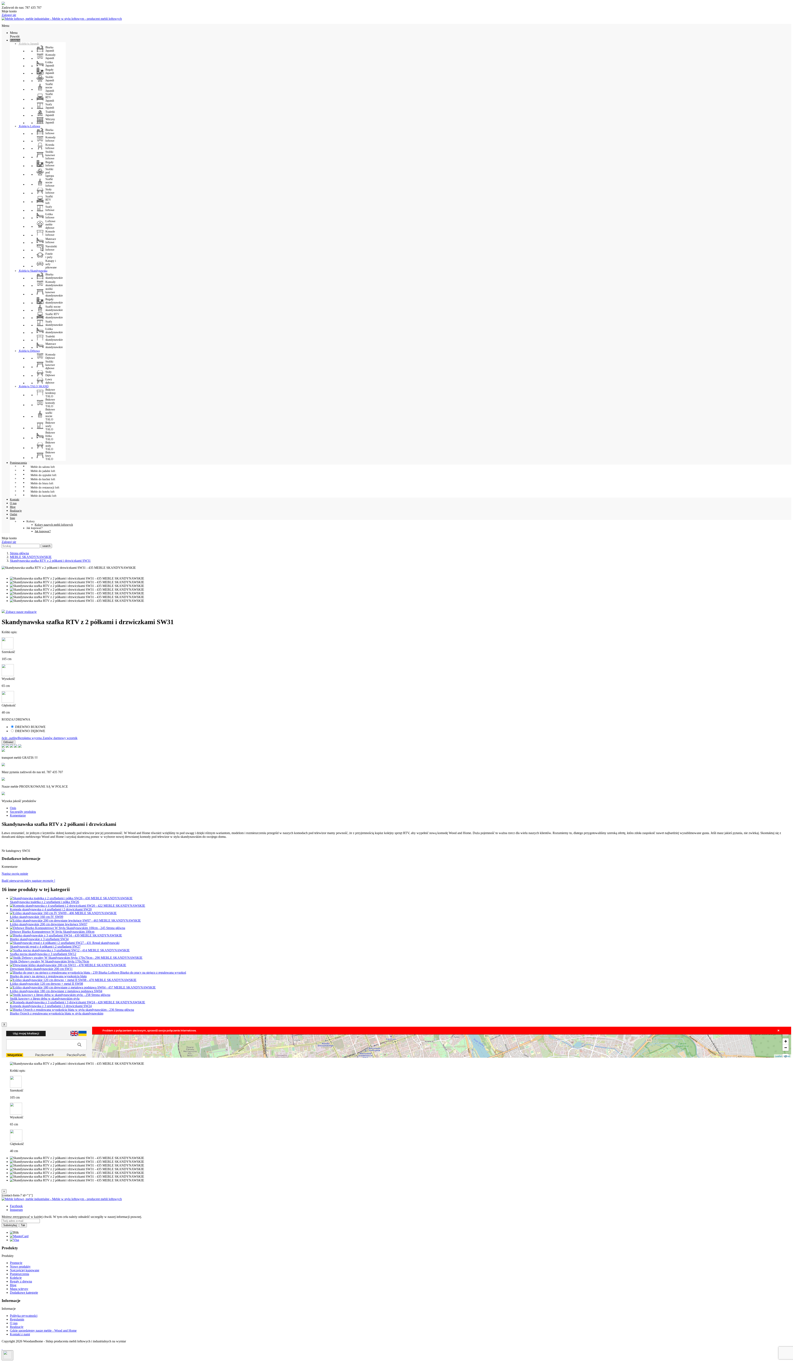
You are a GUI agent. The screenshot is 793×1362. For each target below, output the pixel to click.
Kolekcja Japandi (28, 43)
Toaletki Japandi (50, 113)
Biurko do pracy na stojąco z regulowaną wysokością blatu (48, 976)
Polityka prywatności (23, 1315)
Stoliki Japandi (49, 79)
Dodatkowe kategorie (24, 1292)
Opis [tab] (13, 808)
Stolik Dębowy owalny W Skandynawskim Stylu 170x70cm (49, 961)
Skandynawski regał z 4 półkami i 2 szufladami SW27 (45, 946)
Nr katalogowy (12, 850)
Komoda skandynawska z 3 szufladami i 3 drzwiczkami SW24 (51, 1006)
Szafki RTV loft (49, 200)
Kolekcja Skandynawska (32, 270)
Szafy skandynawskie (54, 323)
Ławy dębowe (49, 381)
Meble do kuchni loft (43, 479)
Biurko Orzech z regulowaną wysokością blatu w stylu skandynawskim (56, 1013)
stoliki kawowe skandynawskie (54, 292)
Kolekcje (16, 1277)
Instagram (16, 1209)
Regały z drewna (21, 1281)
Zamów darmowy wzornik (60, 738)
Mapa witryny (19, 1289)
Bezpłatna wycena (22, 738)
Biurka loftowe (49, 131)
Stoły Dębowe (50, 373)
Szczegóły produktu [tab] (23, 811)
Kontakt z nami (20, 1334)
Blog (13, 1285)
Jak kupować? (43, 531)
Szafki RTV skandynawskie (54, 316)
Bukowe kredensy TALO (50, 393)
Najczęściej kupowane (24, 1270)
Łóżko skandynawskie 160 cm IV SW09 (36, 917)
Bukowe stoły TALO (50, 446)
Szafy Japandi (49, 106)
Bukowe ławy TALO (50, 456)
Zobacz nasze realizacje (21, 612)
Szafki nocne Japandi (49, 87)
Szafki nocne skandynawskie (54, 308)
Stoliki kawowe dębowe (50, 365)
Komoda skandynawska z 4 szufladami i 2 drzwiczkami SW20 (51, 909)
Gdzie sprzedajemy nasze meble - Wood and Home (43, 1330)
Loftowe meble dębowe (50, 224)
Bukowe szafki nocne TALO (50, 414)
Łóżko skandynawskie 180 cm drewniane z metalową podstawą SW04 (56, 991)
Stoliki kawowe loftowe (50, 155)
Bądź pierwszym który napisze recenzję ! (28, 880)
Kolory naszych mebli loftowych (54, 524)
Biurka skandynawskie (54, 276)
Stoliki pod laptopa (49, 172)
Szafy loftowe (49, 208)
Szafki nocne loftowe (49, 182)
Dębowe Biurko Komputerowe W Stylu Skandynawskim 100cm (52, 931)
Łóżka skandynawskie (54, 330)
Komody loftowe (50, 139)
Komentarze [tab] (18, 815)
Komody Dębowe (50, 356)
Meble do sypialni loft (43, 475)
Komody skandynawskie (54, 283)
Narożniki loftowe (51, 248)
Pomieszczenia (19, 1274)
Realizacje (16, 1327)
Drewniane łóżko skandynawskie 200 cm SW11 (41, 969)
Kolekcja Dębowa (29, 350)
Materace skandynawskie (54, 345)
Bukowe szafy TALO (50, 426)
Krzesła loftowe (49, 146)
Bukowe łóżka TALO (50, 436)
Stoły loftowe (49, 191)
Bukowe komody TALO (50, 403)
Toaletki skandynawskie (54, 338)
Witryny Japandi (50, 121)
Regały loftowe (49, 164)
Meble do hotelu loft (43, 491)
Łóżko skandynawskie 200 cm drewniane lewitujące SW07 (48, 924)
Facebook (16, 1206)
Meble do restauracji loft (45, 487)
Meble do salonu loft (43, 466)
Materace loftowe (50, 240)
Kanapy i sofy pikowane (51, 264)
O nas (14, 1323)
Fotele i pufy (49, 255)
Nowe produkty (20, 1266)
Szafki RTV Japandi (49, 97)
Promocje (16, 1263)
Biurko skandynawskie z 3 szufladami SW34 (39, 939)
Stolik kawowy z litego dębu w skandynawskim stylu (45, 998)
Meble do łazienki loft (43, 495)
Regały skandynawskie (54, 301)
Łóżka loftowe (49, 216)
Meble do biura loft (42, 483)
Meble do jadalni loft (43, 471)
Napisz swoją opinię (15, 873)
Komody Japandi (50, 56)
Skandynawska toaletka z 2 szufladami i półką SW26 (44, 902)
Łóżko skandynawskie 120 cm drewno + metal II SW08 (46, 983)
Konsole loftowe (50, 233)
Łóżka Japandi (49, 64)
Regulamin (17, 1319)
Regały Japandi (49, 71)
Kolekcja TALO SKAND (33, 386)
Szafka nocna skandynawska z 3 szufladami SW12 (43, 954)
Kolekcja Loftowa (29, 126)
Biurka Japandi (49, 49)
